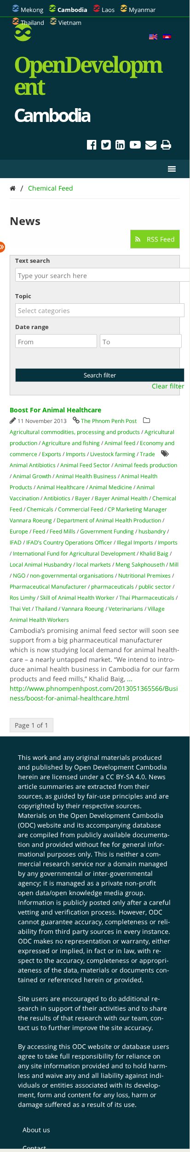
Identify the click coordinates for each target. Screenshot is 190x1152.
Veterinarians (126, 609)
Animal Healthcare (61, 487)
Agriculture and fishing (71, 443)
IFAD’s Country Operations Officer (69, 542)
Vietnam (69, 22)
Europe (19, 531)
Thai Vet (20, 609)
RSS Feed (160, 239)
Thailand (32, 22)
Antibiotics (57, 498)
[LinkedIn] (120, 146)
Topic (23, 296)
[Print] (166, 146)
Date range (32, 327)
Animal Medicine (110, 487)
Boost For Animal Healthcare (55, 409)
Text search (32, 260)
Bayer (82, 498)
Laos (108, 10)
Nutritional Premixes (144, 575)
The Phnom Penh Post (109, 421)
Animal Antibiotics (33, 465)
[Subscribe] (150, 146)
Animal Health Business (86, 476)
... (129, 678)
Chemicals (40, 509)
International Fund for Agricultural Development (74, 553)
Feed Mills (62, 531)
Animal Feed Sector (85, 465)
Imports (76, 454)
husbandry (152, 531)
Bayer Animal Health (121, 498)
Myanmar (142, 10)
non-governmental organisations (72, 575)
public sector (154, 586)
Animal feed (119, 443)
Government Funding (107, 531)
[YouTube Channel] (135, 146)
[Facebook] (92, 146)
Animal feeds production (146, 465)
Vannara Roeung (83, 609)
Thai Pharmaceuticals (146, 598)
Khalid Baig (154, 553)
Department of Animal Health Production (109, 520)
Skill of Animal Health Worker (77, 598)
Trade (147, 454)
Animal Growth (32, 476)
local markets (93, 564)
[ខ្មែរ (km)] (167, 37)
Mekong (32, 10)
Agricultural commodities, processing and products (75, 432)
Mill (173, 564)
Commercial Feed (80, 509)
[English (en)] (153, 37)
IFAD (16, 542)
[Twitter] (106, 146)
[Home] (13, 188)
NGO (19, 575)
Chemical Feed (50, 188)
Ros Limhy (22, 598)
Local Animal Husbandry (41, 564)
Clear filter (168, 386)
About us (36, 1129)
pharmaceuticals (112, 586)
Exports (51, 454)
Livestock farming (112, 454)
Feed (39, 531)
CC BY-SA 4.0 (125, 776)
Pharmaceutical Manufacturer (48, 586)
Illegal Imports (135, 542)
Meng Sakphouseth (140, 564)
